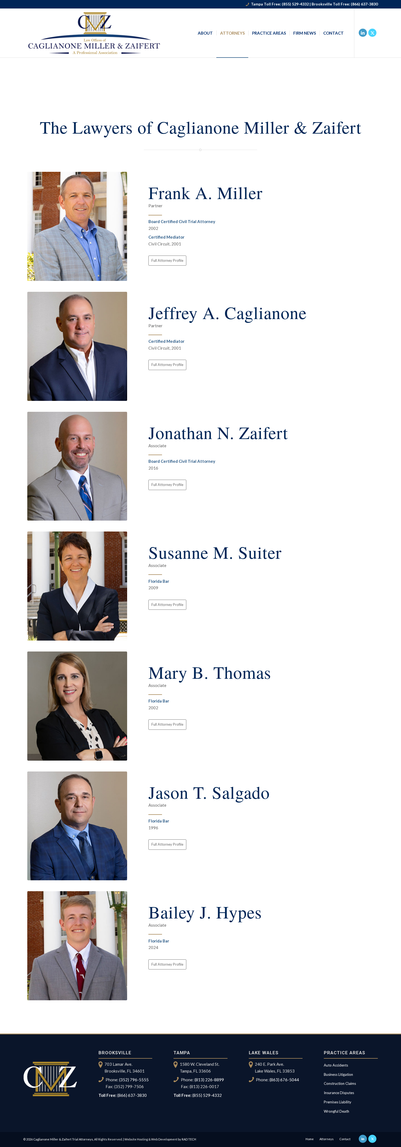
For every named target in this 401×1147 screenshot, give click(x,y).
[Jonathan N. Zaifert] (77, 466)
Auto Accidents (336, 1065)
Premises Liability (337, 1102)
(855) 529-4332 (295, 4)
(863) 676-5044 (284, 1079)
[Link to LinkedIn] (363, 33)
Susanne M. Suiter (215, 552)
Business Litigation (338, 1074)
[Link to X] (372, 33)
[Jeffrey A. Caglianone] (77, 346)
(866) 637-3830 (364, 4)
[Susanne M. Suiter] (77, 586)
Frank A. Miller (205, 192)
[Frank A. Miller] (77, 226)
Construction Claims (340, 1083)
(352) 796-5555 (134, 1079)
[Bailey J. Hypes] (77, 945)
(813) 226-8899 (209, 1079)
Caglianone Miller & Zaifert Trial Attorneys (63, 1139)
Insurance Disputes (339, 1093)
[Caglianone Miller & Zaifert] (95, 33)
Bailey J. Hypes (205, 911)
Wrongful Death (336, 1111)
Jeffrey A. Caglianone (227, 312)
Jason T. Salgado (209, 792)
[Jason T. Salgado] (77, 826)
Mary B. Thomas (209, 672)
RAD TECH (189, 1139)
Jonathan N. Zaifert (218, 432)
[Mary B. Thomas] (77, 706)
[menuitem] (205, 33)
